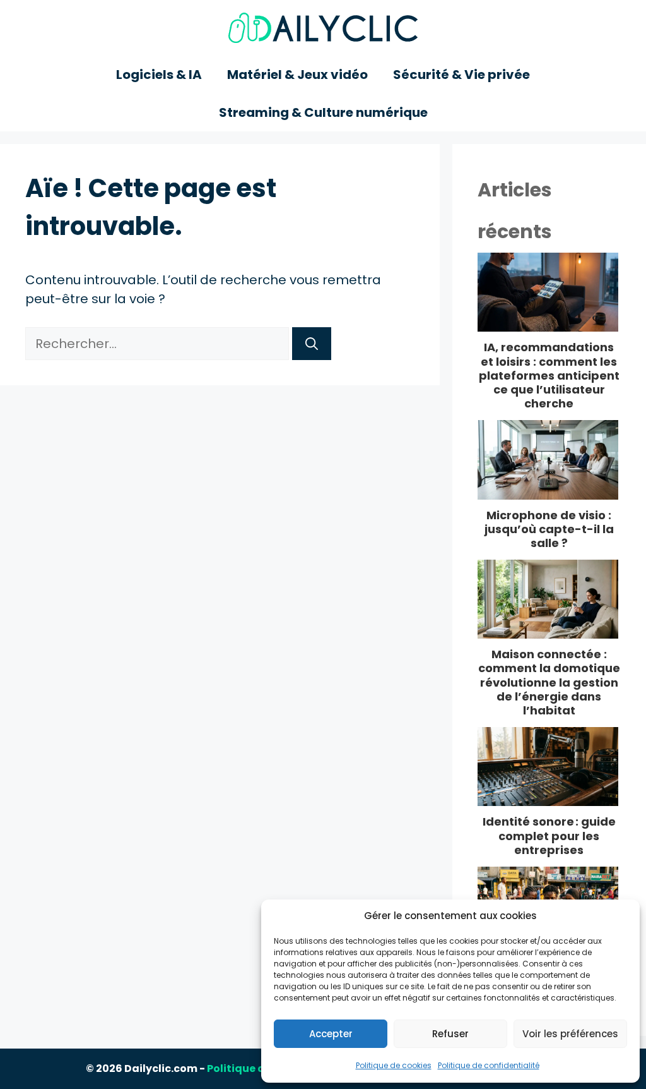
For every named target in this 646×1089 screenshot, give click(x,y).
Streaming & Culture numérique (323, 112)
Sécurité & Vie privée (461, 74)
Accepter (331, 1033)
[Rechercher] (311, 343)
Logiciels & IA (159, 74)
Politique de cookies (394, 1065)
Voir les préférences (570, 1033)
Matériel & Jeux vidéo (297, 74)
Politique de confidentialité (488, 1065)
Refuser (450, 1033)
